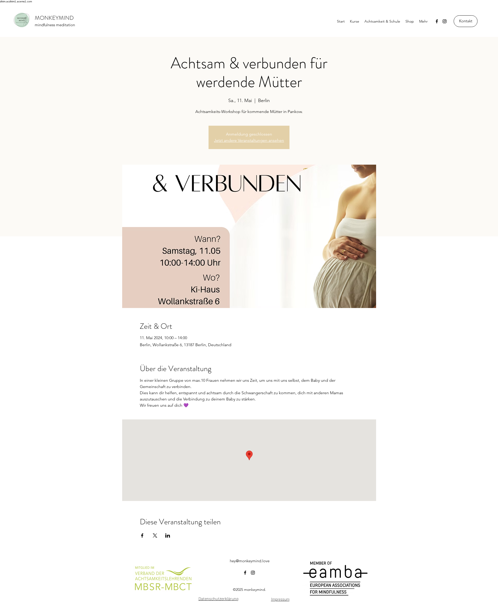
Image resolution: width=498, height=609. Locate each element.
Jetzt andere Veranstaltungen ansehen (249, 140)
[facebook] (436, 21)
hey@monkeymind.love (249, 560)
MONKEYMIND (54, 18)
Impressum (280, 599)
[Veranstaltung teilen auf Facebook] (142, 535)
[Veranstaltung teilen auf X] (155, 535)
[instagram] (444, 21)
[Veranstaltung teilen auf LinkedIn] (167, 535)
